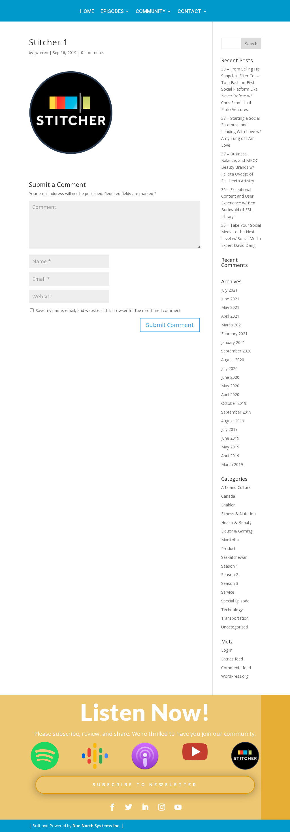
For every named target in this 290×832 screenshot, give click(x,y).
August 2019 (232, 421)
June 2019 (230, 438)
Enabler (228, 505)
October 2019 (233, 403)
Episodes (112, 11)
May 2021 (230, 307)
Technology (232, 609)
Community (151, 11)
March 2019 (232, 464)
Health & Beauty (236, 522)
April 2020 (230, 394)
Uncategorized (234, 627)
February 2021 (234, 333)
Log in (227, 650)
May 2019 (230, 447)
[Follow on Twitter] (128, 807)
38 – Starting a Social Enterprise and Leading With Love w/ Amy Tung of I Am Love (241, 132)
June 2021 (230, 298)
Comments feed (236, 667)
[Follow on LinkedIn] (145, 807)
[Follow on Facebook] (112, 807)
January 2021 (233, 342)
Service (227, 592)
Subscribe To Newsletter (145, 784)
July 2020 (229, 368)
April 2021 (230, 316)
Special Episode (235, 601)
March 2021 (232, 325)
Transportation (235, 618)
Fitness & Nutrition (238, 513)
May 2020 (230, 385)
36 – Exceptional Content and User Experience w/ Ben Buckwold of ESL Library (238, 203)
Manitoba (230, 539)
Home (87, 11)
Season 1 (229, 566)
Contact (189, 11)
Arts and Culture (236, 487)
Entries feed (232, 659)
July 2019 (229, 429)
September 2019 (236, 412)
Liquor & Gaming (236, 531)
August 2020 (232, 359)
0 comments (92, 52)
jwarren (41, 52)
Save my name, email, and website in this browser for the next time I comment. (109, 310)
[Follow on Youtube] (178, 807)
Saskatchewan (234, 557)
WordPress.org (234, 676)
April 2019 (230, 455)
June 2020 (230, 377)
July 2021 (229, 290)
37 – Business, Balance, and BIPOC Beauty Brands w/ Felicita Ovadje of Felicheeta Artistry (239, 167)
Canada (228, 496)
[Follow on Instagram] (161, 807)
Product (228, 548)
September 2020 (236, 351)
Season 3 (229, 583)
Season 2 (229, 574)
